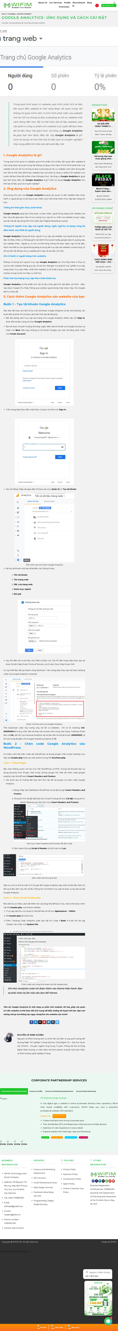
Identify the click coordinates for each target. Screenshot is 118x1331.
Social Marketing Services (45, 1183)
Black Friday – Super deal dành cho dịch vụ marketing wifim (103, 192)
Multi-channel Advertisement (17, 14)
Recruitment (79, 3)
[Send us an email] (103, 1181)
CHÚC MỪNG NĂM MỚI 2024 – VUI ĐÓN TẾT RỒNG (103, 262)
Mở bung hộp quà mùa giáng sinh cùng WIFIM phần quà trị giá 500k (103, 160)
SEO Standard (45, 1137)
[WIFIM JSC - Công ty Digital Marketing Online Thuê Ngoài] (17, 5)
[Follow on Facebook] (93, 1181)
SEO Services (40, 1178)
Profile (67, 3)
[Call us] (106, 1181)
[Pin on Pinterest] (44, 1022)
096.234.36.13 (18, 1228)
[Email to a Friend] (40, 1022)
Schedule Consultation (59, 1115)
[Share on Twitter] (36, 1022)
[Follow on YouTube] (113, 1181)
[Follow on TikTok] (96, 1181)
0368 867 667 (109, 5)
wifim (27, 144)
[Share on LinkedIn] (49, 1022)
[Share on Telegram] (57, 1022)
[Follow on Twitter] (99, 1181)
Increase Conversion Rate (71, 1137)
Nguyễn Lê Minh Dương (34, 23)
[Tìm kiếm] (73, 6)
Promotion (64, 7)
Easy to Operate (83, 1137)
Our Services (55, 3)
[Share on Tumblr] (53, 1022)
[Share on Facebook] (31, 1022)
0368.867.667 (10, 1223)
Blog (89, 3)
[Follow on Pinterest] (110, 1181)
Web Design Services (43, 1187)
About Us (42, 3)
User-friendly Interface (57, 1137)
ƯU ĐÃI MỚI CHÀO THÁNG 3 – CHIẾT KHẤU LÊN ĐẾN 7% (103, 127)
